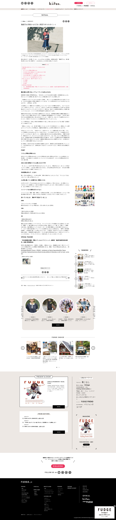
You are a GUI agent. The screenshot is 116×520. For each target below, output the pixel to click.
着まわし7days (24, 501)
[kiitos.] (54, 3)
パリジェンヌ (89, 404)
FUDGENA (78, 393)
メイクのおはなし (32, 9)
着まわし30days (79, 385)
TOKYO (35, 491)
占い (82, 391)
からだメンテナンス (50, 9)
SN (24, 83)
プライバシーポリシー (38, 514)
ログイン (90, 3)
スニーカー (78, 401)
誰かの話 (46, 510)
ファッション (60, 488)
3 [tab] (59, 367)
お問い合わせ (29, 514)
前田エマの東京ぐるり (48, 509)
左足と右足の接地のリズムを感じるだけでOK (34, 72)
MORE (58, 407)
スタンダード (24, 499)
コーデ (79, 407)
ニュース (23, 491)
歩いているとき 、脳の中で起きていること (32, 78)
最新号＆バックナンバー (78, 9)
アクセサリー (24, 502)
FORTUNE (69, 486)
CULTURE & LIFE (47, 496)
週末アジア (46, 504)
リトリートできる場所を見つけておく (32, 77)
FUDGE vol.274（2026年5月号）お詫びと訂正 (34, 418)
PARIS (35, 493)
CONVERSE (83, 393)
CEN (25, 82)
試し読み (86, 444)
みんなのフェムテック (59, 9)
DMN (25, 80)
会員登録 (78, 3)
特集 (22, 488)
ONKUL (86, 387)
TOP (22, 285)
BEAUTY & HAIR (47, 486)
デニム (86, 391)
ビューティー (60, 490)
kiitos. (25, 285)
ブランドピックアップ (26, 496)
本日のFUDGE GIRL (79, 404)
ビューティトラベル (69, 9)
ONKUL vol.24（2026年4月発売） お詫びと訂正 (34, 426)
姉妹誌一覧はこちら (86, 446)
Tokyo (78, 391)
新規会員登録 (58, 466)
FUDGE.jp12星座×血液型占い (84, 389)
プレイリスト (46, 506)
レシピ (59, 491)
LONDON (35, 494)
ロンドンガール (81, 395)
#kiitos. (42, 268)
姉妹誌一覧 (85, 488)
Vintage (87, 385)
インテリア (91, 391)
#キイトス (47, 268)
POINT (24, 69)
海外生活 (59, 494)
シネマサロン (46, 507)
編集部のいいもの (24, 9)
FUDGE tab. (36, 486)
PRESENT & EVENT (71, 488)
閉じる (46, 64)
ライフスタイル (47, 499)
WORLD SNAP (37, 490)
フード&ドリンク (47, 501)
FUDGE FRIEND (87, 401)
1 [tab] (56, 367)
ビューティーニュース (48, 490)
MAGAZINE (85, 486)
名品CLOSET (24, 490)
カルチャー (46, 498)
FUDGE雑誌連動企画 (80, 387)
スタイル (78, 382)
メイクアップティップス (48, 493)
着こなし (86, 382)
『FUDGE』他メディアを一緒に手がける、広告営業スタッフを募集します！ (40, 422)
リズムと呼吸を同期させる (30, 70)
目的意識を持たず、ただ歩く (30, 73)
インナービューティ (41, 9)
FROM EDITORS (86, 490)
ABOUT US (23, 514)
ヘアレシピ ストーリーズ (48, 491)
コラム (45, 502)
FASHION (23, 486)
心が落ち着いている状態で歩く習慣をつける (34, 75)
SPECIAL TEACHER (26, 85)
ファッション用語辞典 (26, 497)
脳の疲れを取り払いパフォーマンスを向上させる (33, 67)
